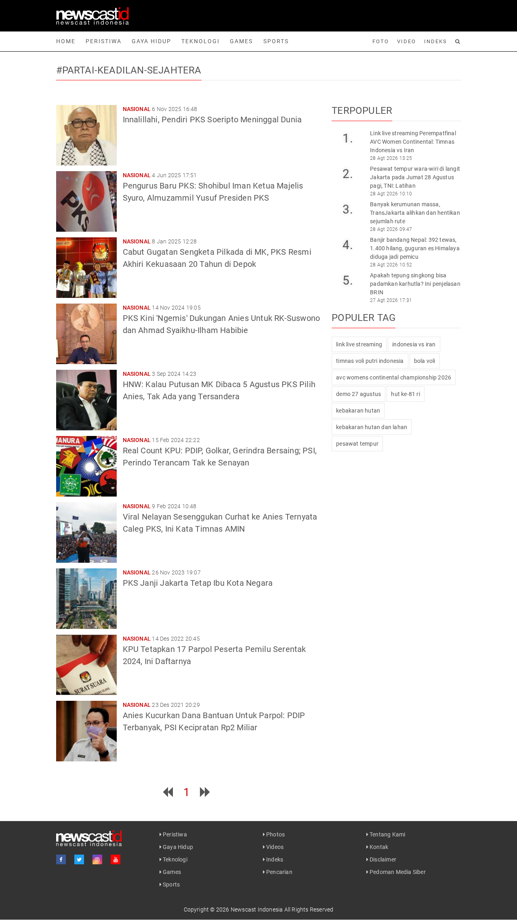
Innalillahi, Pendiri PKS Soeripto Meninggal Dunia (212, 119)
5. (348, 280)
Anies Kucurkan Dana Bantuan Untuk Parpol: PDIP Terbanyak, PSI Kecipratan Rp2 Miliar (214, 721)
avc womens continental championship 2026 (393, 377)
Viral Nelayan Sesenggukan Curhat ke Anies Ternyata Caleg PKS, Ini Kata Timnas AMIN (220, 523)
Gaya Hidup (151, 41)
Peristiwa (104, 41)
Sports (276, 41)
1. (348, 138)
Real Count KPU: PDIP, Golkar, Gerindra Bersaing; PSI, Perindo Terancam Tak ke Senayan (220, 456)
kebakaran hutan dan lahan (371, 427)
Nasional (137, 109)
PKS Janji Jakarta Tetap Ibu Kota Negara (198, 583)
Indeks (435, 41)
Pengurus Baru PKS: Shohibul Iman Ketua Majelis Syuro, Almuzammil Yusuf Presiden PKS (213, 192)
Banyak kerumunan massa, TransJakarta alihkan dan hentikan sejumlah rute (415, 212)
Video (406, 41)
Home (66, 41)
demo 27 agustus (358, 394)
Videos (274, 847)
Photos (275, 834)
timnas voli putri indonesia (370, 361)
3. (348, 209)
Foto (380, 41)
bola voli (424, 361)
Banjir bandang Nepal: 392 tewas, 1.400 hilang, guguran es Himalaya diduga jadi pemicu (415, 248)
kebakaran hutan (358, 410)
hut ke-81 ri (405, 394)
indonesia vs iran (413, 344)
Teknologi (200, 41)
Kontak (378, 847)
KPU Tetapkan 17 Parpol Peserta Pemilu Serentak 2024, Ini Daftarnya (214, 655)
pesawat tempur (357, 443)
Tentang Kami (387, 834)
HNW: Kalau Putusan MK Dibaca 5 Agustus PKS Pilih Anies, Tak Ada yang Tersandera (219, 390)
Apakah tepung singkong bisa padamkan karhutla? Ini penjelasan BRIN (415, 283)
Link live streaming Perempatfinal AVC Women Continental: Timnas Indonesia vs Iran (413, 141)
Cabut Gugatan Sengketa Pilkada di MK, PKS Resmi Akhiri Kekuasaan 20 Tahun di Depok (217, 258)
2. (348, 174)
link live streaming (359, 344)
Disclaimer (382, 859)
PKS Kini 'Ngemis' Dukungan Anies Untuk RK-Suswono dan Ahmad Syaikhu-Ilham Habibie (221, 324)
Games (241, 41)
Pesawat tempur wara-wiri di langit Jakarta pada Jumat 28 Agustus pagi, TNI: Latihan (415, 177)
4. (348, 245)
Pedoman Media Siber (397, 872)
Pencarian (278, 872)
